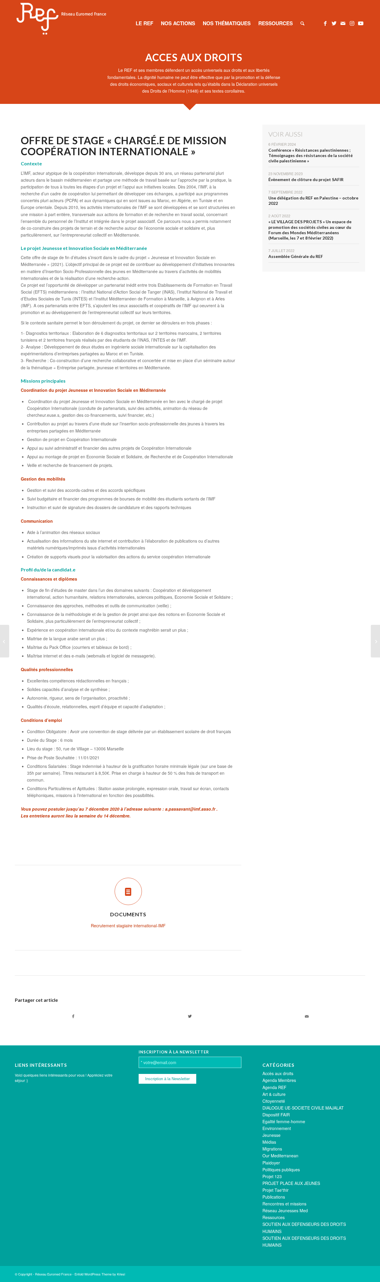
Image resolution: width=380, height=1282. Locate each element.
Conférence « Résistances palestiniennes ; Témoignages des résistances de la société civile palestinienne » (310, 155)
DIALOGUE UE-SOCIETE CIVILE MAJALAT (303, 1108)
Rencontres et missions (284, 1204)
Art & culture (274, 1094)
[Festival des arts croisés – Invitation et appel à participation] (4, 641)
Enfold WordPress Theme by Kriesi (100, 1274)
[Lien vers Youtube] (360, 22)
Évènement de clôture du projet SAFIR (305, 179)
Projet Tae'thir (275, 1190)
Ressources (273, 1217)
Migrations (272, 1149)
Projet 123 (272, 1176)
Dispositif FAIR (276, 1115)
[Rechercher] (302, 23)
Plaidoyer (271, 1163)
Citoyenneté (273, 1101)
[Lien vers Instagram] (351, 22)
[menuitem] (144, 23)
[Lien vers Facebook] (325, 22)
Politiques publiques (281, 1169)
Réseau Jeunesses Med (285, 1210)
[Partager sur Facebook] (73, 1016)
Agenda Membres (279, 1080)
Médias (269, 1142)
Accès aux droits (277, 1073)
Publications (273, 1197)
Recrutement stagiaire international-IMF (128, 925)
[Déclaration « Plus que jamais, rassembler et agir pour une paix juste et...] (375, 641)
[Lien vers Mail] (342, 22)
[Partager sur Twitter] (190, 1016)
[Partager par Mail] (306, 1016)
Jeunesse (271, 1135)
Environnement (276, 1128)
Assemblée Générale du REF (295, 256)
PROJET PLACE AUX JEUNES (291, 1183)
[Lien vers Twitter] (334, 22)
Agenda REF (274, 1087)
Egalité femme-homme (283, 1121)
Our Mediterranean (280, 1156)
